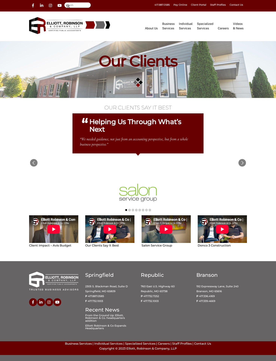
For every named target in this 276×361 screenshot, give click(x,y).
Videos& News (238, 26)
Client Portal (198, 4)
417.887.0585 (162, 4)
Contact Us (236, 4)
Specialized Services (140, 343)
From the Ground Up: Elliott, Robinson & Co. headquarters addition (105, 318)
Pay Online (180, 4)
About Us (151, 28)
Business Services (78, 343)
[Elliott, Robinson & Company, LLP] (56, 32)
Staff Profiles (218, 4)
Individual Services (108, 343)
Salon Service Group (138, 178)
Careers (223, 28)
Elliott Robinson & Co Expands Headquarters (105, 327)
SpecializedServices (205, 26)
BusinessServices (168, 26)
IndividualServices (186, 26)
